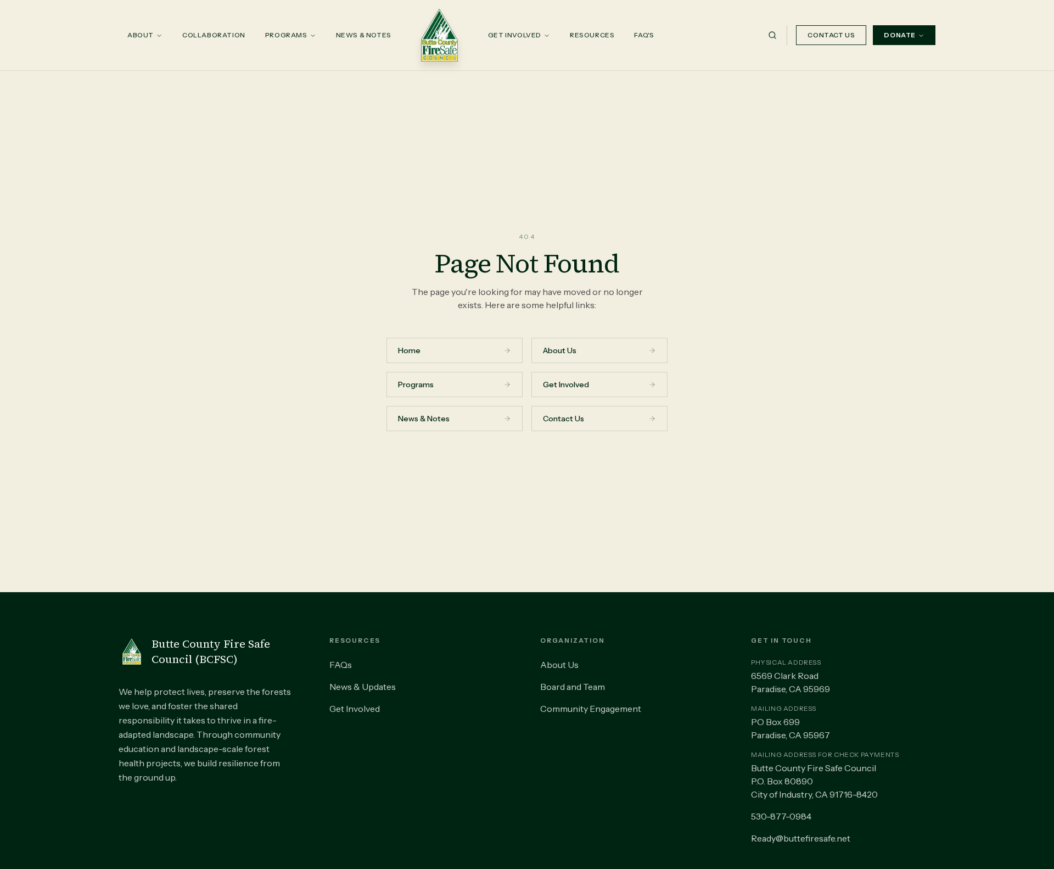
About (140, 35)
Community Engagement (590, 708)
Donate (900, 35)
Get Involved (514, 35)
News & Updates (362, 686)
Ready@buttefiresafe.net (800, 838)
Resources (592, 35)
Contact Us (831, 35)
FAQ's (644, 35)
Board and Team (572, 686)
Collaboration (213, 35)
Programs (286, 35)
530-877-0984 (781, 816)
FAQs (340, 664)
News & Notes (363, 35)
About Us (559, 664)
